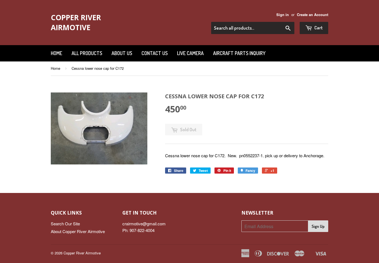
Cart (318, 27)
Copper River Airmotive (76, 22)
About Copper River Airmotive (78, 231)
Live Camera (190, 53)
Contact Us (155, 53)
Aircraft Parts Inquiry (239, 53)
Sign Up (318, 226)
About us (122, 53)
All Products (87, 53)
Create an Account (312, 14)
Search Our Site (65, 223)
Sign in (282, 14)
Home (56, 53)
